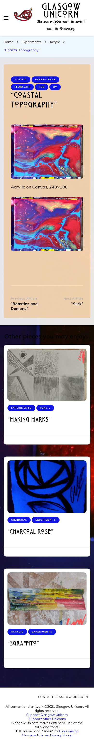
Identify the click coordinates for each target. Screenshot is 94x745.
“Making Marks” (29, 420)
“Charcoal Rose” (30, 532)
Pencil (45, 407)
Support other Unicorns (47, 719)
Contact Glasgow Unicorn (63, 697)
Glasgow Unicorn (61, 11)
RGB (42, 86)
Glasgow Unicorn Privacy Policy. (47, 735)
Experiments (45, 79)
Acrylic (20, 79)
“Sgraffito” (23, 644)
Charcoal (19, 519)
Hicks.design (69, 731)
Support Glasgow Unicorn (47, 715)
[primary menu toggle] (6, 18)
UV (55, 86)
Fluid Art (22, 86)
